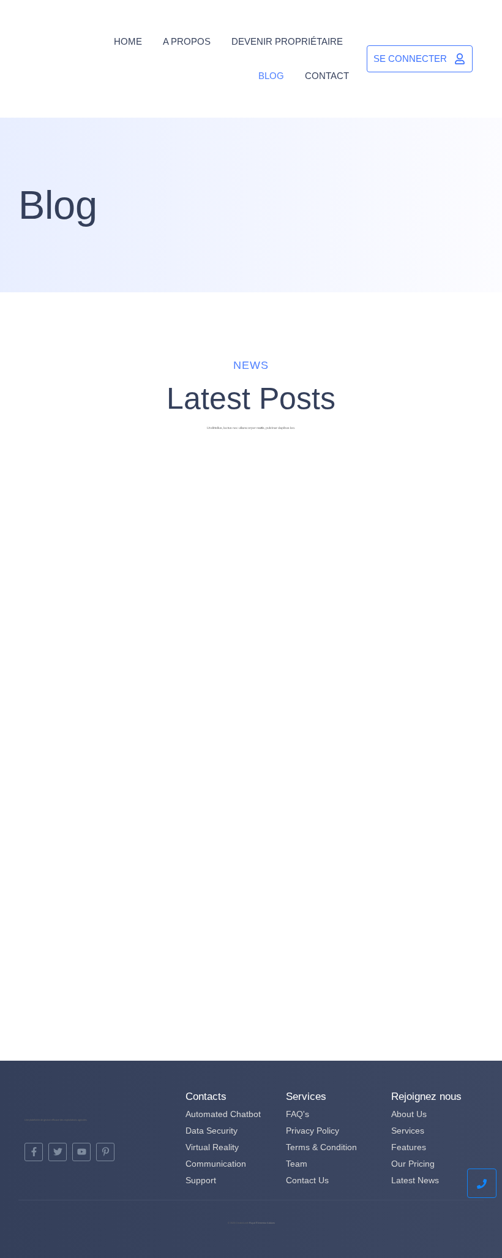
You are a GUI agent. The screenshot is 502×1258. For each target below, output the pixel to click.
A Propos (187, 41)
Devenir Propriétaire (287, 41)
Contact (327, 75)
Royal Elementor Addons (262, 1222)
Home (128, 41)
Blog (271, 75)
